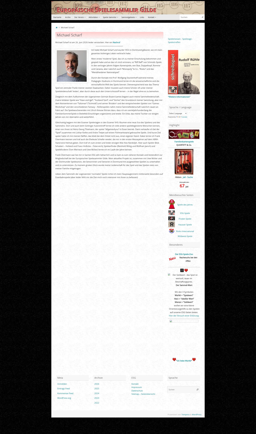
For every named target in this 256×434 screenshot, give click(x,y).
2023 (96, 398)
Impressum (136, 387)
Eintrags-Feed (63, 388)
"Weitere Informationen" (179, 96)
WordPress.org (64, 398)
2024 (96, 393)
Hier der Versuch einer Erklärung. (184, 315)
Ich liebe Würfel (184, 360)
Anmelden (62, 384)
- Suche (188, 177)
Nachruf (116, 42)
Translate (184, 117)
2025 (96, 388)
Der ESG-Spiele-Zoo (184, 254)
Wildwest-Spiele (185, 236)
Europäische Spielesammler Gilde (106, 9)
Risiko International (185, 231)
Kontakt (135, 384)
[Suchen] (202, 17)
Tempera (185, 414)
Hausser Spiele (185, 224)
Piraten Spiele (185, 218)
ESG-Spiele (185, 213)
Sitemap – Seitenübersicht (143, 394)
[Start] (56, 27)
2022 (96, 402)
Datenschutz (137, 390)
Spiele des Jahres (185, 204)
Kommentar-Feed (65, 393)
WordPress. (197, 414)
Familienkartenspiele (184, 141)
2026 (96, 384)
